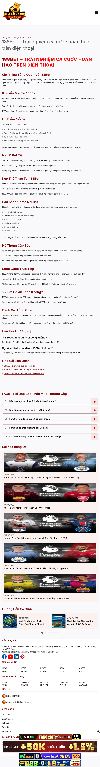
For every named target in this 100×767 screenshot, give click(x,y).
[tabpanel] (25, 621)
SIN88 (5, 672)
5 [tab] (54, 633)
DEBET (62, 672)
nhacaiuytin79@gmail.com (18, 702)
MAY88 (82, 668)
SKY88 (43, 672)
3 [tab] (48, 633)
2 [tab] (45, 633)
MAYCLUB (83, 685)
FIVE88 (24, 672)
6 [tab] (58, 633)
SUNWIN (25, 682)
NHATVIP (44, 685)
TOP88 (82, 682)
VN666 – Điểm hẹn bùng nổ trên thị (19, 366)
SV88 (23, 668)
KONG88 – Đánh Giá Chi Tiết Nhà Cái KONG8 (24, 370)
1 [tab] (42, 633)
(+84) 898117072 (14, 696)
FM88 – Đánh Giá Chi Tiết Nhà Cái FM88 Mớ (24, 374)
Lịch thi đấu (7, 719)
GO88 (4, 682)
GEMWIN (25, 685)
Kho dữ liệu (7, 731)
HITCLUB (44, 682)
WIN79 (63, 685)
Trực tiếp (6, 727)
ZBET (81, 672)
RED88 (43, 668)
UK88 (4, 668)
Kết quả (5, 723)
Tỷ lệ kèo (6, 715)
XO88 (62, 668)
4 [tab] (51, 633)
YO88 (4, 685)
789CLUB (64, 682)
